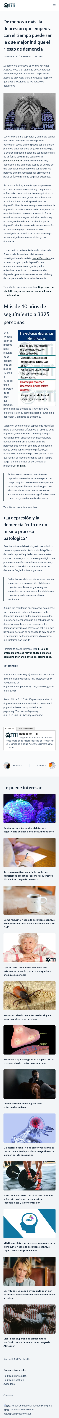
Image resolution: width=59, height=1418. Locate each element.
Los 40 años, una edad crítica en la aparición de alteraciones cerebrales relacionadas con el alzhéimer (29, 1294)
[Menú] (54, 5)
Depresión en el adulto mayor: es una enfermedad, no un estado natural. (28, 291)
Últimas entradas (25, 729)
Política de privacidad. (15, 1375)
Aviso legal (9, 1384)
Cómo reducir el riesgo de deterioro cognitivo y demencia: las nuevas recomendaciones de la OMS (29, 923)
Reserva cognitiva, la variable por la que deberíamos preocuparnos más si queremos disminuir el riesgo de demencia (28, 876)
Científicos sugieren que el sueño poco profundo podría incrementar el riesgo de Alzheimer (26, 1342)
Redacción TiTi (28, 733)
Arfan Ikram (19, 465)
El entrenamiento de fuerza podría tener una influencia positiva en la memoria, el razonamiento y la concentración (28, 1199)
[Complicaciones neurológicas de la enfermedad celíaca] (29, 1084)
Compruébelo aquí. (21, 1413)
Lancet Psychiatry (41, 258)
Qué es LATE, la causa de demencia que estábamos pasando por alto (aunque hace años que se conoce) (27, 971)
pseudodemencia (12, 160)
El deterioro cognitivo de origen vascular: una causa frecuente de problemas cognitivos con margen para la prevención (28, 1151)
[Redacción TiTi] (11, 735)
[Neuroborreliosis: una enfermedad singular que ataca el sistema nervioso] (29, 995)
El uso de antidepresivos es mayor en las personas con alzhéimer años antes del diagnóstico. (27, 653)
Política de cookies (13, 1380)
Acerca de (9, 729)
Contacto (8, 1395)
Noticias (39, 56)
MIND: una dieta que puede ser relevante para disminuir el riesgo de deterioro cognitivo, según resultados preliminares (29, 1247)
